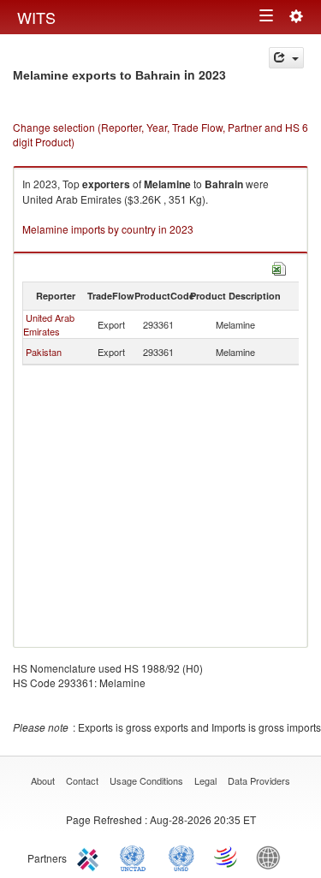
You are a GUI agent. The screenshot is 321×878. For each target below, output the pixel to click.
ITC (91, 856)
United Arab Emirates (48, 324)
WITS (36, 17)
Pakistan (44, 352)
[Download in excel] (279, 266)
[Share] (286, 57)
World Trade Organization (227, 856)
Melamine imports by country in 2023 (107, 229)
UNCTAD (136, 856)
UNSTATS (181, 856)
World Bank (272, 856)
